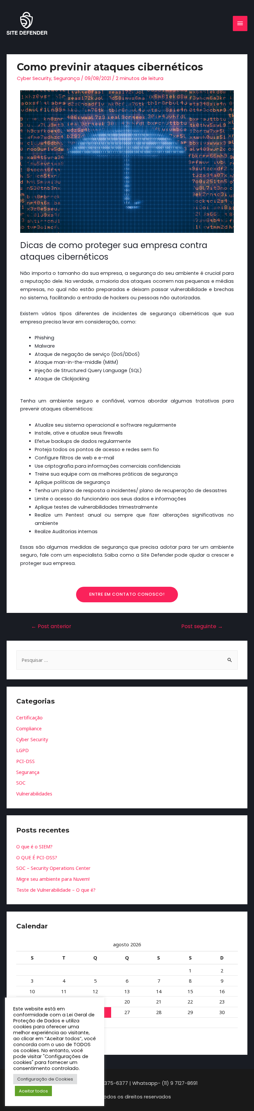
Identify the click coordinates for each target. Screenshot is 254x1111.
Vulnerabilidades (34, 793)
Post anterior (51, 626)
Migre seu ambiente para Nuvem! (53, 879)
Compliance (29, 728)
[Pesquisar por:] (127, 660)
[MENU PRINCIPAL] (240, 23)
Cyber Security (34, 78)
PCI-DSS (25, 761)
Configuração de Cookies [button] (45, 1079)
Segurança (67, 78)
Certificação (29, 717)
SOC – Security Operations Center (53, 868)
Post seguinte (202, 626)
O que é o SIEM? (34, 846)
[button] (127, 594)
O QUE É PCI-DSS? (36, 857)
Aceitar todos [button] (33, 1091)
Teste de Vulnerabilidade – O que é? (56, 889)
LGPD (22, 750)
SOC (20, 782)
